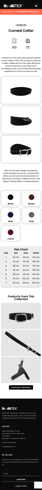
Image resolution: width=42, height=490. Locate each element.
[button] (36, 6)
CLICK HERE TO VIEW (21, 12)
